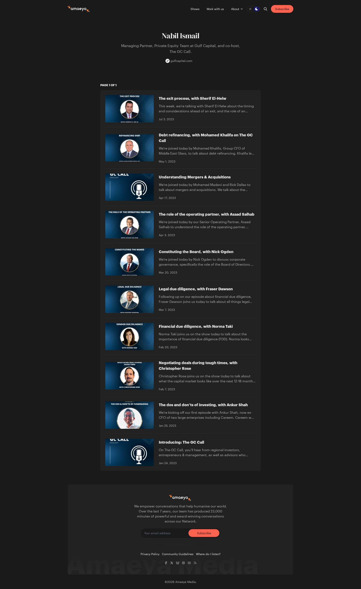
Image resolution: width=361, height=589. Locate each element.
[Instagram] (183, 563)
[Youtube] (189, 563)
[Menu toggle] (241, 9)
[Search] (265, 9)
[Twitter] (171, 563)
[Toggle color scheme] (253, 9)
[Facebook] (166, 563)
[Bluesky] (177, 563)
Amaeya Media (185, 582)
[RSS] (195, 563)
